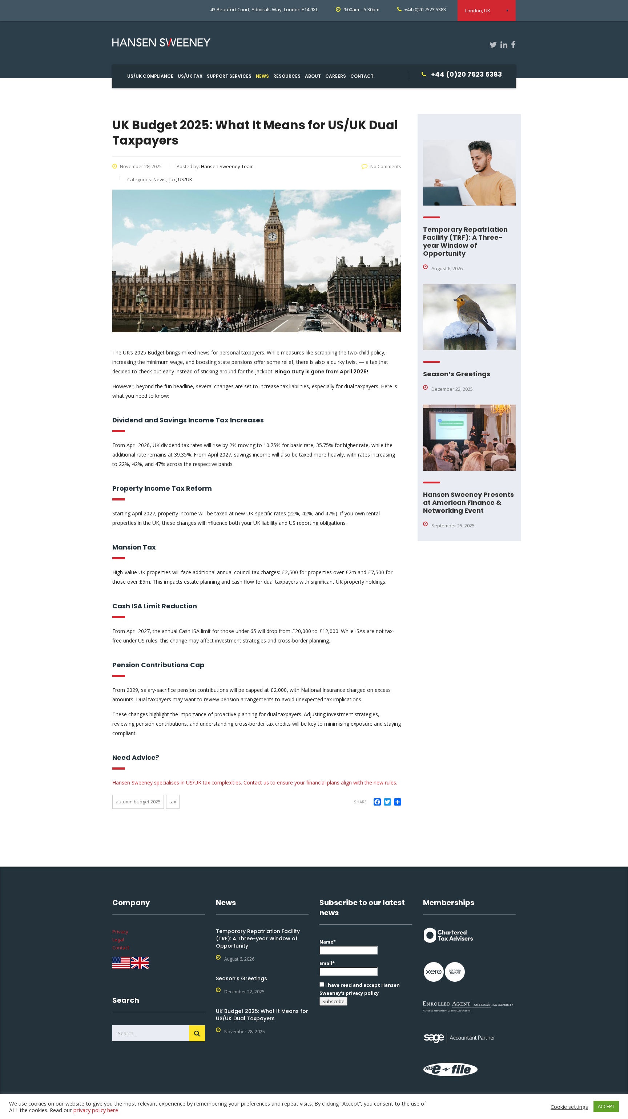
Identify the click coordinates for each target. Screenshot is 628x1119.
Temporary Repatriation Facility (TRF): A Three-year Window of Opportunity (465, 241)
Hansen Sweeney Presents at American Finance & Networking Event (468, 502)
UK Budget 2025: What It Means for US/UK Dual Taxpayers (262, 1014)
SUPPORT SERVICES (229, 76)
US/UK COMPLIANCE (150, 76)
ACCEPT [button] (606, 1106)
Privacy (120, 931)
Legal (118, 939)
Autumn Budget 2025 (138, 801)
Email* (327, 963)
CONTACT (362, 76)
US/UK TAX (190, 76)
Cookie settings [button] (569, 1106)
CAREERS (335, 76)
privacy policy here (95, 1110)
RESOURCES (287, 76)
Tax (172, 801)
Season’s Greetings (456, 373)
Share (360, 801)
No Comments (385, 166)
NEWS (262, 76)
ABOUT (313, 76)
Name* (327, 941)
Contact (120, 947)
